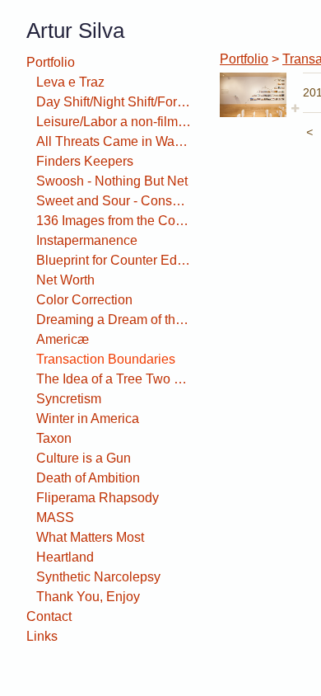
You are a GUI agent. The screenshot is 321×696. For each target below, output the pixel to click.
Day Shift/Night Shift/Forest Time (113, 102)
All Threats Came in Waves (113, 141)
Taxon (54, 438)
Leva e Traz (70, 82)
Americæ (62, 339)
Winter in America (87, 418)
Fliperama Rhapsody (97, 498)
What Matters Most (90, 537)
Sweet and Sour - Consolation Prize (113, 201)
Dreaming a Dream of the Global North (113, 320)
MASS (55, 517)
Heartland (65, 557)
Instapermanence (86, 240)
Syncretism (68, 399)
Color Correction (84, 300)
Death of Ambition (88, 478)
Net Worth (65, 280)
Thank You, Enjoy (88, 597)
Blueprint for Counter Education (113, 260)
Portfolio (50, 62)
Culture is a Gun (83, 458)
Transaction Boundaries (105, 359)
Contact (49, 616)
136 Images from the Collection (113, 221)
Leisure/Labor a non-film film (113, 122)
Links (42, 636)
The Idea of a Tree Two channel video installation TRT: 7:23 (113, 379)
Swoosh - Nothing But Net (112, 181)
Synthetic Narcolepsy (98, 577)
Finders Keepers (84, 161)
